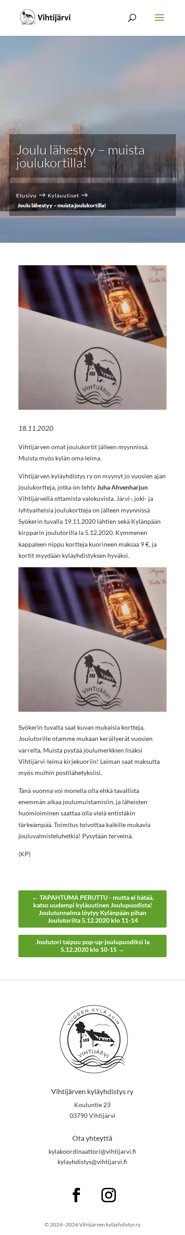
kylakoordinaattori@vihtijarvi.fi (92, 1151)
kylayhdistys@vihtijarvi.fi (92, 1161)
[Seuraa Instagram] (108, 1195)
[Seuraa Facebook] (76, 1195)
